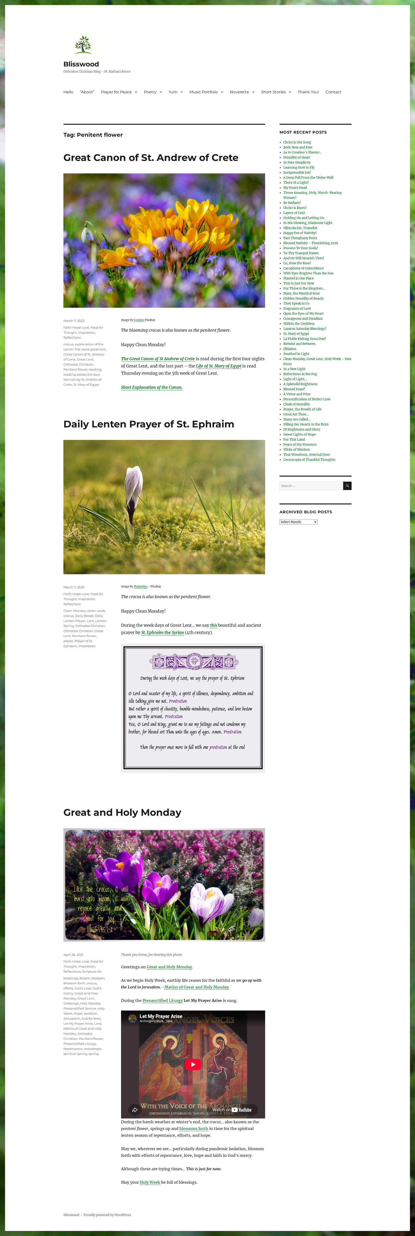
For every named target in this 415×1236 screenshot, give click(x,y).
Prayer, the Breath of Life (302, 409)
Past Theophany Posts (300, 238)
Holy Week (150, 1182)
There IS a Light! (296, 183)
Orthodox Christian (78, 364)
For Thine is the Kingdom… (304, 288)
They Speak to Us (296, 304)
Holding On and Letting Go (303, 218)
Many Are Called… (296, 419)
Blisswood (81, 64)
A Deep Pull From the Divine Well (308, 178)
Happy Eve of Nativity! (300, 233)
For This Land (294, 440)
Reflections (72, 337)
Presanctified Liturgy (163, 1000)
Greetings (71, 1003)
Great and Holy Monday (122, 812)
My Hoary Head (295, 188)
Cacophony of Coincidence (303, 268)
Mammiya (141, 586)
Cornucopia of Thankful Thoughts (309, 460)
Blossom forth (74, 983)
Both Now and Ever (297, 147)
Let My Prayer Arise (78, 1023)
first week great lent (90, 349)
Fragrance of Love (297, 309)
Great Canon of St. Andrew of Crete (150, 157)
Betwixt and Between (299, 344)
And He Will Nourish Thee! (303, 258)
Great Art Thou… (296, 414)
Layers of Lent (294, 213)
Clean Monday (74, 611)
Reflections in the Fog (300, 374)
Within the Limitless (299, 324)
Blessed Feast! (294, 389)
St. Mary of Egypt (86, 384)
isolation (90, 1013)
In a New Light (294, 369)
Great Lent (85, 359)
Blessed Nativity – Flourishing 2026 (310, 243)
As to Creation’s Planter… (302, 152)
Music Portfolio (203, 92)
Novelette (239, 92)
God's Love (82, 988)
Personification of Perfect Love (306, 399)
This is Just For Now (298, 283)
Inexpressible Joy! (297, 173)
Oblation (289, 349)
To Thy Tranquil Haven (301, 253)
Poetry (150, 92)
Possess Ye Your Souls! (300, 248)
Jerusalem (71, 1018)
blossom (98, 978)
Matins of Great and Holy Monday (197, 987)
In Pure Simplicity (297, 162)
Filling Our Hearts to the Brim (306, 424)
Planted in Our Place (298, 278)
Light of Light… (295, 379)
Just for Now (91, 1018)
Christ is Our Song (297, 142)
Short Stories (273, 92)
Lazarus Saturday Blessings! (304, 329)
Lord (97, 1023)
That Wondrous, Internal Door (306, 455)
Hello (68, 92)
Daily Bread (84, 616)
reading (95, 369)
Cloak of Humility (296, 404)
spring (94, 1054)
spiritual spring (75, 1054)
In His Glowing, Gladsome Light (307, 223)
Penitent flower (75, 369)
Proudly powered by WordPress (107, 1215)
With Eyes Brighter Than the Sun (308, 273)
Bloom (84, 978)
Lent (90, 621)
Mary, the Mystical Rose (301, 293)
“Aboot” (87, 92)
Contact (333, 92)
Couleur (139, 320)
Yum (173, 92)
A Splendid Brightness (300, 384)
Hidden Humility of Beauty (303, 298)
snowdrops (92, 1049)
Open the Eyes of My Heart (303, 314)
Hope (78, 1013)
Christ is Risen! (295, 208)
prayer (68, 641)
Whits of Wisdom (296, 450)
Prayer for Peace (116, 92)
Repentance (73, 1049)
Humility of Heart (296, 157)
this (213, 625)
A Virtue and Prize (297, 394)
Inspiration (86, 332)
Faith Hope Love (76, 327)
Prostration (87, 646)
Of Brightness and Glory (301, 429)
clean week (96, 611)
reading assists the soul (81, 374)
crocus (68, 344)
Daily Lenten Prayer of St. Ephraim (148, 424)
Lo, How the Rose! (297, 263)
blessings (70, 978)
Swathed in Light (296, 354)
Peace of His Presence (300, 445)
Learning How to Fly (298, 168)
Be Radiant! (292, 203)
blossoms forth (193, 1128)
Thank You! (308, 92)
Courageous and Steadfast (303, 319)
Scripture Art (92, 971)
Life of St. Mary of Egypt (218, 366)
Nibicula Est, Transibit (300, 228)
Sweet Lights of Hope (299, 434)
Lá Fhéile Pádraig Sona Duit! (304, 339)
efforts (68, 988)
